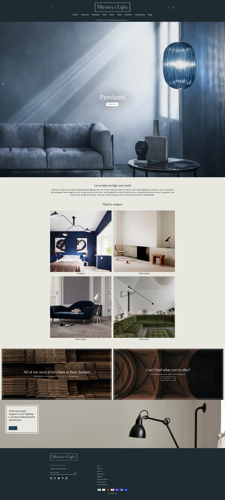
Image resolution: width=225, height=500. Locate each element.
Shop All (112, 104)
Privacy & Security (102, 484)
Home (75, 15)
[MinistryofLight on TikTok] (66, 478)
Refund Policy (101, 474)
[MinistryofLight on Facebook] (55, 478)
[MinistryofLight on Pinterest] (63, 478)
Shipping (99, 476)
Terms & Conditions (102, 479)
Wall (104, 15)
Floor (111, 15)
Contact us (100, 468)
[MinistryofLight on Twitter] (59, 478)
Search (99, 466)
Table (119, 15)
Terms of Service (101, 482)
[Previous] (3, 84)
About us (85, 15)
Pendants (95, 15)
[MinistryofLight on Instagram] (51, 478)
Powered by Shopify (112, 493)
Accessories (140, 15)
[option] (112, 20)
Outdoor (128, 15)
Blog (150, 15)
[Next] (222, 84)
